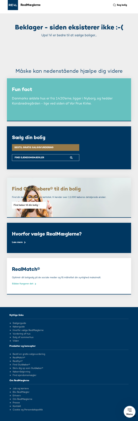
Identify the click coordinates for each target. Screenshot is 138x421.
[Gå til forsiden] (13, 5)
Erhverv (17, 395)
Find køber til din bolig (26, 205)
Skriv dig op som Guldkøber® (28, 368)
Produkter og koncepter (22, 346)
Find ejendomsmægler (24, 375)
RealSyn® (18, 361)
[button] (129, 412)
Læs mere (17, 242)
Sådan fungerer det (22, 284)
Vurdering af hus (21, 334)
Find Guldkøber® (21, 365)
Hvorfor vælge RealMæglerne (28, 330)
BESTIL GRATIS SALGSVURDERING (34, 147)
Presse (16, 403)
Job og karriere (21, 388)
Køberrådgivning (21, 372)
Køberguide (19, 327)
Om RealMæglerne (19, 380)
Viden (16, 341)
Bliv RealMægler (21, 392)
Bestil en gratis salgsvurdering (29, 354)
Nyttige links (16, 315)
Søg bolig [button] (122, 5)
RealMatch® (19, 357)
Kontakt (17, 406)
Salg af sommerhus (23, 337)
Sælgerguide (19, 323)
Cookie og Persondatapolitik (28, 410)
